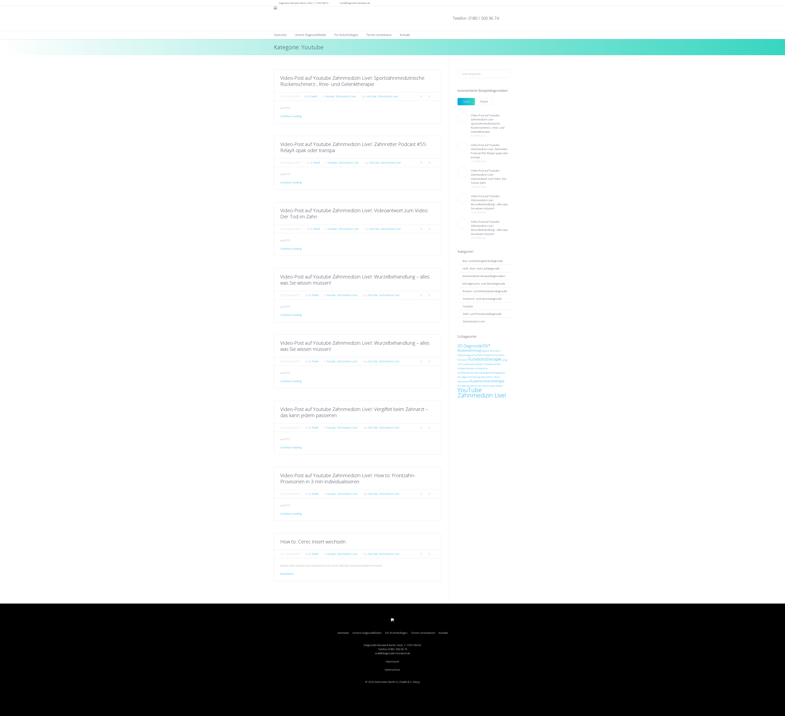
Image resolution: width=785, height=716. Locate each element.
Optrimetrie (463, 381)
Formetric (500, 355)
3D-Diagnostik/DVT (474, 346)
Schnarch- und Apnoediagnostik (482, 299)
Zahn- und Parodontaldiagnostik (482, 314)
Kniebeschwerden (466, 368)
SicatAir (486, 385)
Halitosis (479, 364)
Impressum (392, 661)
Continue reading (290, 116)
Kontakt (443, 633)
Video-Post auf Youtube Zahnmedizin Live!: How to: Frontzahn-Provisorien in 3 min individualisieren (347, 478)
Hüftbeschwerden (492, 364)
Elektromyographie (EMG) (470, 355)
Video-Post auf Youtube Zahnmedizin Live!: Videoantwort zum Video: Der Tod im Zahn (354, 213)
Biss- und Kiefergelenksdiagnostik (483, 261)
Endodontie (488, 355)
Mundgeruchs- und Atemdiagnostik (484, 283)
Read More (287, 574)
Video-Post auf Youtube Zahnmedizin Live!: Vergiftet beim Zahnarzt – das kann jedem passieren (354, 412)
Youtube (329, 96)
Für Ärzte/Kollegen (396, 633)
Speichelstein (496, 385)
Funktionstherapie (484, 359)
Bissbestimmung (469, 350)
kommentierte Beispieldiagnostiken (484, 276)
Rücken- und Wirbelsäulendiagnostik (485, 291)
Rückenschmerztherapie (487, 381)
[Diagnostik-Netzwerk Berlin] (392, 620)
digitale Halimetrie (491, 350)
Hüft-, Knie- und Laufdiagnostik (481, 268)
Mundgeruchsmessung (469, 377)
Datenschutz (392, 669)
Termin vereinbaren (423, 633)
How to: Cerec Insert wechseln (313, 541)
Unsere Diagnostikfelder (367, 633)
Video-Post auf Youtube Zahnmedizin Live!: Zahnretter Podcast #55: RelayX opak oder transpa (353, 147)
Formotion (463, 359)
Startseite (343, 633)
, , (304, 2)
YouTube (371, 96)
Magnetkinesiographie (494, 372)
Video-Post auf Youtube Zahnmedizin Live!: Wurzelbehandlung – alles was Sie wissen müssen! (355, 279)
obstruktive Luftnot (490, 377)
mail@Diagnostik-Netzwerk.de (355, 2)
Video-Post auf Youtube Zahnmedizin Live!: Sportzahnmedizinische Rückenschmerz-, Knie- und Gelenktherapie (352, 80)
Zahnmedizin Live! (345, 96)
